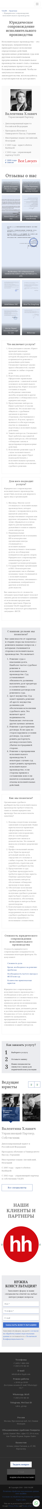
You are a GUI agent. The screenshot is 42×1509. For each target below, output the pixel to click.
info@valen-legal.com (21, 1374)
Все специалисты (17, 1187)
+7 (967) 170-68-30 (21, 1366)
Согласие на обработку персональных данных (21, 1497)
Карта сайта (21, 1500)
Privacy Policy (14, 1506)
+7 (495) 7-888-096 (21, 1363)
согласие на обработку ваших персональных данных (21, 1333)
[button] (36, 1503)
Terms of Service (28, 1506)
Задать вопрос (21, 1464)
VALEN (4, 11)
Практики (13, 11)
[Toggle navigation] (37, 4)
